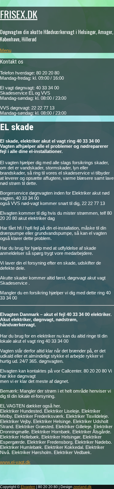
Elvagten (28, 487)
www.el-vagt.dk (15, 462)
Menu (5, 50)
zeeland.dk (82, 487)
